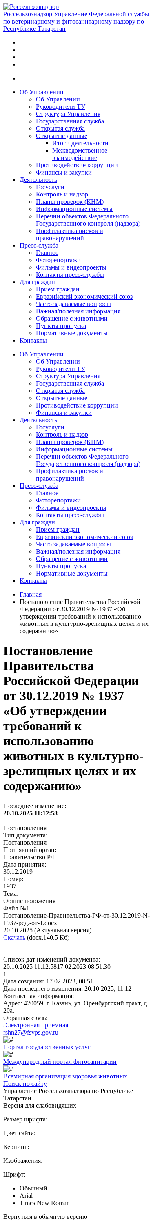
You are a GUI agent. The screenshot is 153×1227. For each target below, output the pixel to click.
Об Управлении (42, 91)
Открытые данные (61, 135)
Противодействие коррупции (77, 165)
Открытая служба (60, 128)
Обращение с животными (72, 318)
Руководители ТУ (60, 106)
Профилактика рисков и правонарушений (69, 234)
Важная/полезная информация (78, 311)
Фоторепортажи (58, 260)
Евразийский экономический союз (84, 296)
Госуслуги (50, 186)
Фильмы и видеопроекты (71, 267)
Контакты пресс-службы (70, 274)
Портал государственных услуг (47, 1047)
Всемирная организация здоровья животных (65, 1076)
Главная (31, 594)
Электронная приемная (35, 1025)
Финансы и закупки (64, 172)
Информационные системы (74, 208)
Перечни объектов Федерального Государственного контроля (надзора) (88, 220)
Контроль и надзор (62, 194)
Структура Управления (68, 113)
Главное (47, 252)
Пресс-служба (39, 245)
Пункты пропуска (61, 325)
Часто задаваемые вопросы (73, 303)
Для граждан (37, 281)
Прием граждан (58, 289)
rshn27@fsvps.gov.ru (30, 1032)
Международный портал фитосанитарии (60, 1061)
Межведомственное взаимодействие (79, 154)
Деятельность (38, 179)
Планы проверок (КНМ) (70, 201)
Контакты (33, 340)
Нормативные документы (72, 333)
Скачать (14, 937)
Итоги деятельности (80, 143)
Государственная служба (70, 121)
